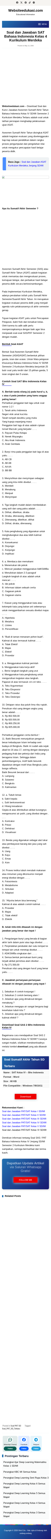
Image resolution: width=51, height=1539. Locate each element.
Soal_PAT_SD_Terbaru (11, 1429)
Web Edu (22, 1530)
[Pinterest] (26, 3)
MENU (44, 24)
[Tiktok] (30, 3)
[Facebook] (17, 3)
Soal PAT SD (16, 1426)
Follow (10, 1449)
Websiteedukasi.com (25, 10)
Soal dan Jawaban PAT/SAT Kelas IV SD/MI (24, 1122)
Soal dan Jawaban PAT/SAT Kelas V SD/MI (24, 1126)
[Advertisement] (25, 76)
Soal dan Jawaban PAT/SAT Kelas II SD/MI (24, 1115)
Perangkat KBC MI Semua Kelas (19, 1472)
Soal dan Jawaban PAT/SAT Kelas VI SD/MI (24, 1130)
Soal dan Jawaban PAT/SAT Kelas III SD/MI (24, 1118)
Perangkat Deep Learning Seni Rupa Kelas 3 (26, 1477)
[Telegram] (34, 3)
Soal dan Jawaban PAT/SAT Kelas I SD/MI (23, 1111)
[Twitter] (21, 3)
